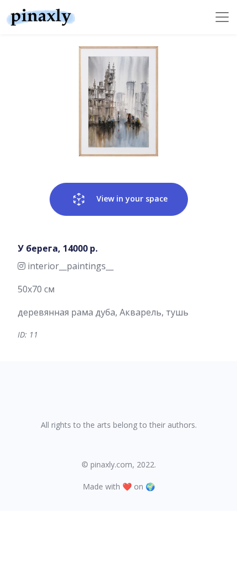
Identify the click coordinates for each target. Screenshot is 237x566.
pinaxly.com (111, 464)
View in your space (131, 198)
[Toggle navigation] (222, 17)
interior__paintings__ (69, 266)
